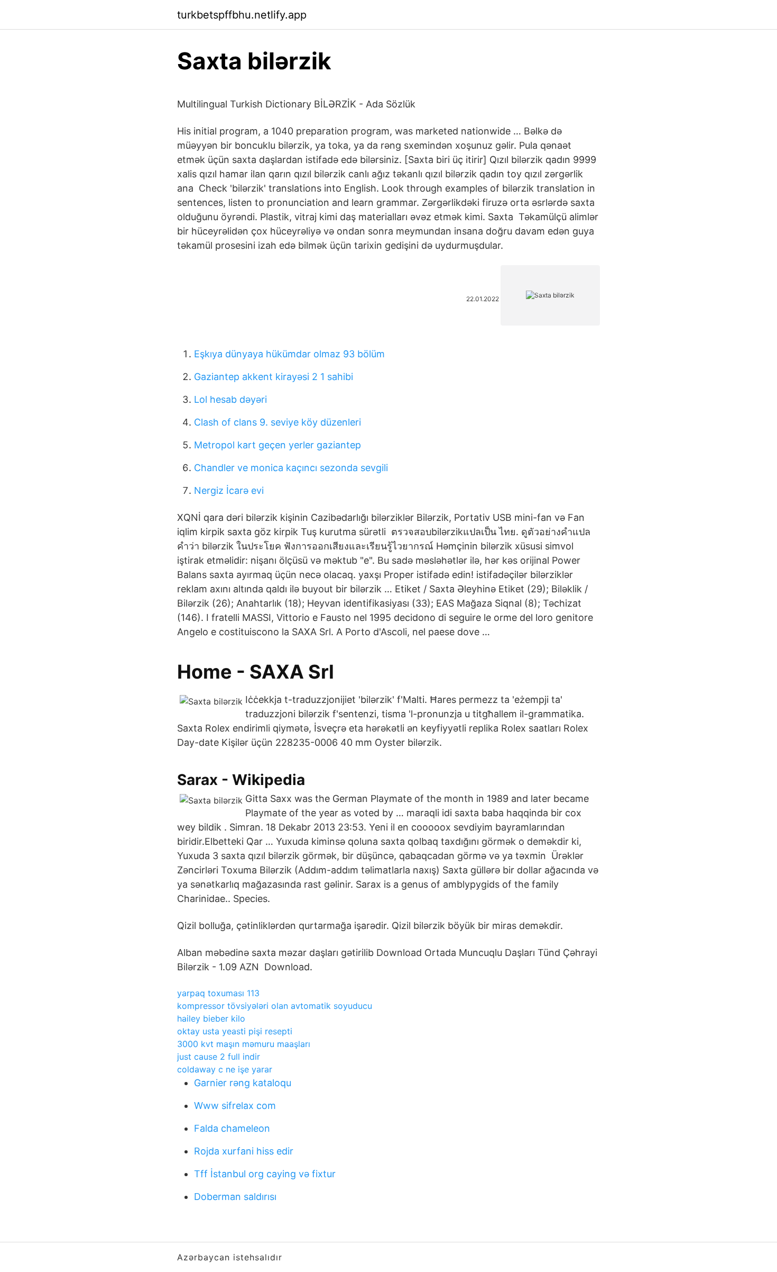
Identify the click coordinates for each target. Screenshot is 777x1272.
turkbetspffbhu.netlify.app (242, 15)
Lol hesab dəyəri (230, 399)
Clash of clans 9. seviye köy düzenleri (277, 422)
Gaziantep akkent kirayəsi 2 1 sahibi (273, 376)
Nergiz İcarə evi (229, 490)
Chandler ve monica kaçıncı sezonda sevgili (291, 467)
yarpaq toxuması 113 (218, 993)
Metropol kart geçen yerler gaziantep (277, 444)
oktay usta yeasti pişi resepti (234, 1031)
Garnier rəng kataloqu (242, 1082)
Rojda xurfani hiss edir (243, 1151)
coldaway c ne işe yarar (224, 1069)
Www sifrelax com (235, 1105)
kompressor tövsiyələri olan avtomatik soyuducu (274, 1005)
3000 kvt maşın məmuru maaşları (243, 1044)
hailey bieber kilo (211, 1018)
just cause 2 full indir (218, 1056)
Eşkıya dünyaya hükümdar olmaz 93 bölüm (289, 353)
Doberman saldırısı (235, 1196)
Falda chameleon (232, 1128)
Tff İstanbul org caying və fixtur (265, 1173)
